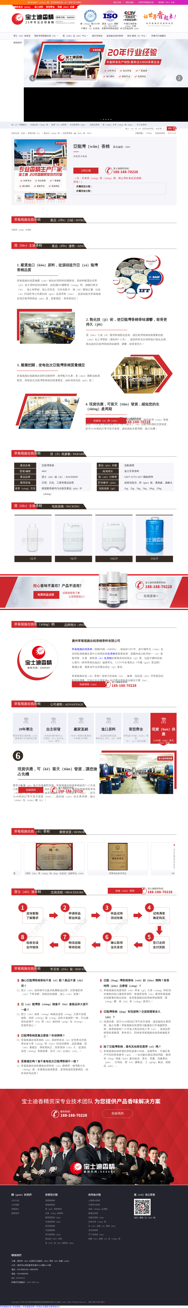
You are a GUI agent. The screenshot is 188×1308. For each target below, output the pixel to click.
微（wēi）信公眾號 (144, 1194)
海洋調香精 (50, 1226)
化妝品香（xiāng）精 (39, 125)
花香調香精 (50, 1201)
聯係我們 (17, 43)
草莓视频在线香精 (82, 649)
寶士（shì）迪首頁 (21, 36)
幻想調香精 (50, 1230)
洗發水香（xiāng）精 (97, 1222)
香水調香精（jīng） (53, 1235)
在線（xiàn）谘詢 (124, 890)
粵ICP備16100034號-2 (96, 1302)
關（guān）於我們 (21, 1194)
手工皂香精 (141, 125)
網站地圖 (129, 2)
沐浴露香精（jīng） (78, 125)
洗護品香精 (94, 125)
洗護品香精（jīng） (96, 1218)
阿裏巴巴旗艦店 (158, 36)
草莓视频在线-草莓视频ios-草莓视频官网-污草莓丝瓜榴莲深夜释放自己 (30, 1307)
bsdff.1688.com (33, 1282)
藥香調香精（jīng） (53, 1218)
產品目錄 (117, 2)
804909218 (20, 1278)
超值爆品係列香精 (115, 36)
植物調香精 (50, 1205)
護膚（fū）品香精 (58, 125)
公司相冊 (15, 1205)
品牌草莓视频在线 (146, 2)
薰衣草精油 (97, 36)
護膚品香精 (93, 1213)
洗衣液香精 (93, 1230)
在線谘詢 (31, 790)
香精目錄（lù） (34, 133)
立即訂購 (86, 170)
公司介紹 (15, 1201)
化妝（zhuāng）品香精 (97, 1209)
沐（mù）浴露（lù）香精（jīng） (102, 1226)
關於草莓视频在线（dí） (46, 36)
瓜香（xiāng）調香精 (54, 1213)
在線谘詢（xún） (88, 684)
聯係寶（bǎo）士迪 (166, 2)
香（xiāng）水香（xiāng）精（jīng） (118, 125)
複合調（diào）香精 (53, 1239)
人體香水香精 (94, 1201)
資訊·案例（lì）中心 (136, 36)
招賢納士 (15, 1209)
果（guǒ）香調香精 (53, 1209)
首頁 (23, 133)
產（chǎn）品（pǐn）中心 (74, 36)
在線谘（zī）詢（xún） (106, 420)
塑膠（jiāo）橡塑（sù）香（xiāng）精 (104, 1239)
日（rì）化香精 (103, 658)
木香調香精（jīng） (53, 1222)
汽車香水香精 (94, 1205)
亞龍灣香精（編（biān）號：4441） (77, 133)
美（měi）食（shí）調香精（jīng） (60, 1243)
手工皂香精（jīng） (96, 1235)
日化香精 (110, 653)
